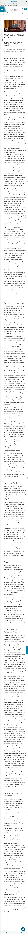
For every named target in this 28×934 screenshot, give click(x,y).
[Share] (2, 40)
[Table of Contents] (2, 13)
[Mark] (2, 34)
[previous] (7, 932)
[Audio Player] (23, 929)
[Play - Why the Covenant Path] (6, 29)
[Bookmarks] (18, 13)
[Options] (25, 13)
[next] (21, 932)
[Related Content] (22, 13)
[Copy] (2, 38)
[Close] (2, 31)
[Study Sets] (15, 13)
